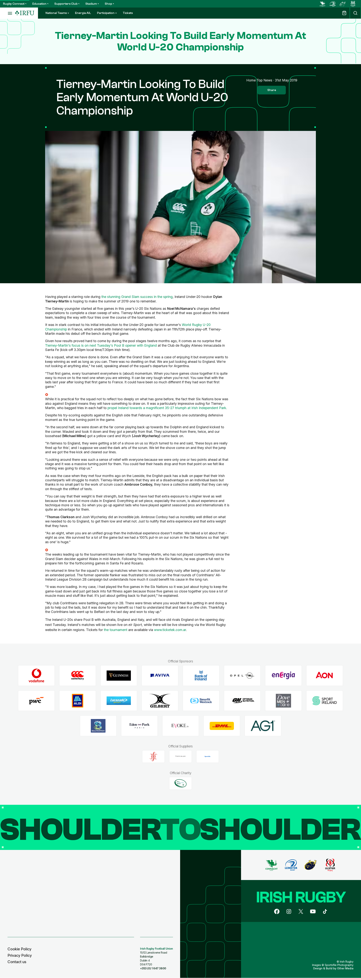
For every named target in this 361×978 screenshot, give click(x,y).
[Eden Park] (139, 726)
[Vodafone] (36, 675)
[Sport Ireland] (324, 701)
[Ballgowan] (98, 726)
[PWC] (36, 701)
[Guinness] (119, 675)
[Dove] (283, 701)
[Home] (24, 13)
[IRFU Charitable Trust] (180, 783)
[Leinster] (333, 4)
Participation (106, 13)
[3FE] (153, 756)
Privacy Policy (20, 955)
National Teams (56, 13)
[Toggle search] (355, 13)
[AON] (324, 675)
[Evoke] (180, 726)
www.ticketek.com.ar (170, 630)
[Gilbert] (160, 701)
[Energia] (283, 675)
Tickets (128, 13)
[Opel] (242, 675)
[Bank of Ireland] (201, 675)
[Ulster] (353, 4)
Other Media (345, 968)
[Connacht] (322, 4)
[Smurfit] (201, 701)
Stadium (91, 3)
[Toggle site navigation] (7, 13)
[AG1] (263, 726)
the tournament (115, 630)
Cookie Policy (19, 949)
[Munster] (343, 4)
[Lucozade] (119, 701)
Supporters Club (65, 3)
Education (39, 3)
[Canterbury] (77, 675)
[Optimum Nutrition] (242, 701)
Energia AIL (83, 13)
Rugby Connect (13, 3)
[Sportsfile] (207, 756)
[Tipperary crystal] (180, 756)
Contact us (17, 962)
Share (271, 90)
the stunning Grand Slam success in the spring (137, 297)
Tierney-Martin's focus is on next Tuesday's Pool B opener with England (101, 345)
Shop (108, 3)
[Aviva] (160, 675)
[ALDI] (77, 701)
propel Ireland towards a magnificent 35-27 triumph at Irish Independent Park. (167, 408)
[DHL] (222, 726)
